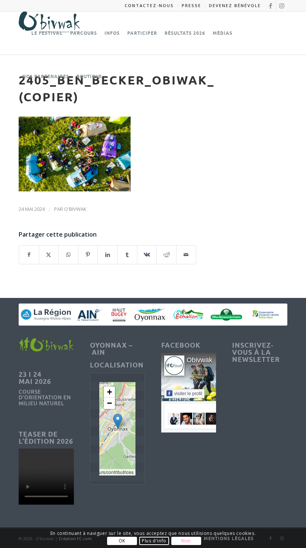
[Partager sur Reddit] (166, 255)
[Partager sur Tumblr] (127, 255)
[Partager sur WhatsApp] (68, 255)
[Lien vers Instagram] (281, 5)
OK (122, 541)
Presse (191, 5)
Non (186, 541)
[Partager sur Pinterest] (88, 255)
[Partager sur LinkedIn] (107, 255)
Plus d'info (154, 541)
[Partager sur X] (49, 255)
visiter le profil (188, 393)
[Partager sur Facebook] (29, 255)
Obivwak (199, 360)
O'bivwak (75, 209)
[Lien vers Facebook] (270, 5)
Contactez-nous (149, 5)
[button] (117, 421)
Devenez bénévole (235, 5)
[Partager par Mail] (186, 255)
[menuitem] (149, 5)
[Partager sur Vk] (147, 255)
